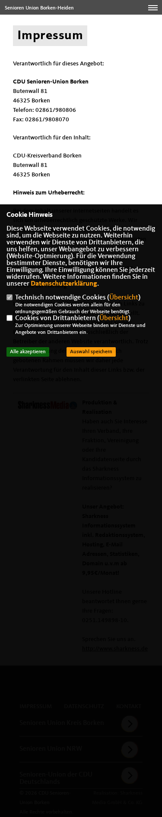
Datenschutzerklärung (64, 284)
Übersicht (123, 297)
